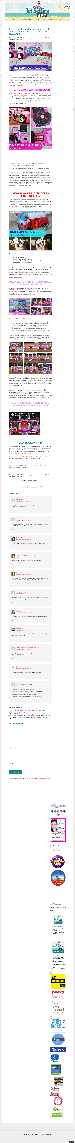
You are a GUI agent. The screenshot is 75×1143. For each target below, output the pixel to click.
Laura (17, 611)
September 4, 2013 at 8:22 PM (24, 630)
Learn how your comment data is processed (39, 778)
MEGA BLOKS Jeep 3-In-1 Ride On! (25, 95)
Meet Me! (7, 1)
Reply (12, 510)
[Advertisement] (62, 791)
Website (11, 763)
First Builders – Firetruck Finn (22, 458)
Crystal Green (19, 572)
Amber (18, 666)
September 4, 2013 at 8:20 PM (24, 520)
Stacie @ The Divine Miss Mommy (24, 555)
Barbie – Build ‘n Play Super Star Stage (34, 79)
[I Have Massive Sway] (51, 1116)
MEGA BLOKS (35, 75)
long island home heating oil (23, 684)
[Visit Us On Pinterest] (58, 812)
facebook (29, 465)
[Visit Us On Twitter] (55, 812)
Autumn (18, 628)
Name (11, 748)
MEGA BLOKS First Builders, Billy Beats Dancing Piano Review (25, 710)
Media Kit (13, 1)
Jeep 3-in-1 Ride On (19, 79)
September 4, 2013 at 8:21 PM (24, 574)
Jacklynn (18, 499)
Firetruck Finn (27, 274)
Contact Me (24, 1)
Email (11, 755)
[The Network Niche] (58, 1032)
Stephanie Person (20, 537)
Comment (11, 730)
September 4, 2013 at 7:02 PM (24, 501)
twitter (36, 465)
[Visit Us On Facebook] (52, 812)
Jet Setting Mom (37, 9)
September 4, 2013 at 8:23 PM (24, 649)
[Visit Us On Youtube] (58, 815)
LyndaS (18, 518)
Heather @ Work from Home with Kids (26, 647)
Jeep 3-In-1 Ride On (22, 101)
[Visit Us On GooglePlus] (64, 812)
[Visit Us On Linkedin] (61, 812)
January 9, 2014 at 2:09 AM (23, 686)
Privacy (18, 1)
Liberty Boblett (20, 592)
